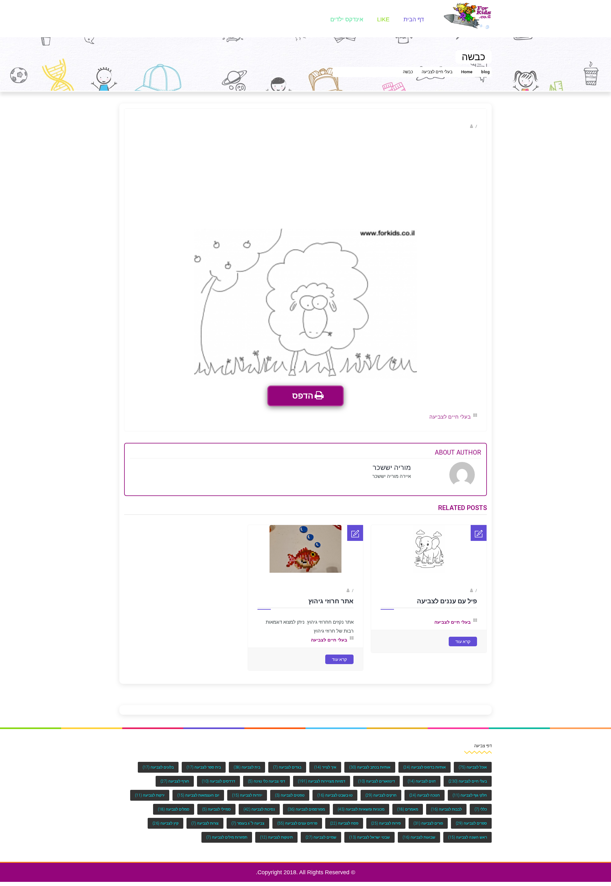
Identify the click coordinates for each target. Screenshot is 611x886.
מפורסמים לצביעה (306, 809)
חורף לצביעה (174, 781)
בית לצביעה (247, 767)
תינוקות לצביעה (276, 837)
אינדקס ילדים (346, 19)
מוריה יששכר (457, 126)
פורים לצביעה (428, 823)
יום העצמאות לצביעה (198, 795)
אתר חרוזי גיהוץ (331, 601)
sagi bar (461, 590)
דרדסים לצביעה (218, 781)
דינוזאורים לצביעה (376, 781)
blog (485, 71)
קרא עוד (462, 641)
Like (383, 19)
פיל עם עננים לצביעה (447, 601)
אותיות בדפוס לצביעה (424, 767)
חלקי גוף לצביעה (470, 795)
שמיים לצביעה (321, 837)
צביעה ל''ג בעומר (247, 823)
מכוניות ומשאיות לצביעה (361, 809)
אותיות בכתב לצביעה (369, 767)
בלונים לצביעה (158, 767)
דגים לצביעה (422, 781)
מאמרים (407, 809)
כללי (480, 809)
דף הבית (414, 19)
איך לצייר (325, 767)
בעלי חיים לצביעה (437, 71)
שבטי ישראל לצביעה (369, 837)
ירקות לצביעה (150, 795)
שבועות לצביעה (419, 837)
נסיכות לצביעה (259, 809)
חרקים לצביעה (381, 795)
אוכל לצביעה (473, 767)
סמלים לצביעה (173, 809)
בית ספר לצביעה (203, 767)
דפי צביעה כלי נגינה (266, 781)
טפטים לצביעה (290, 795)
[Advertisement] (305, 180)
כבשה (408, 71)
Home (467, 71)
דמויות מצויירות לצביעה (321, 781)
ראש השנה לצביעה (467, 837)
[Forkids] (468, 15)
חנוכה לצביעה (424, 795)
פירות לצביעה (386, 823)
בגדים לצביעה (287, 767)
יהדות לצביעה (247, 795)
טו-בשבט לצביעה (335, 795)
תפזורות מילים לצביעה (226, 837)
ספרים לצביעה (471, 823)
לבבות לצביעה (446, 809)
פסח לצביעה (344, 823)
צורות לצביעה (205, 823)
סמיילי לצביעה (216, 809)
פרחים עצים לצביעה (297, 823)
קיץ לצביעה (165, 823)
